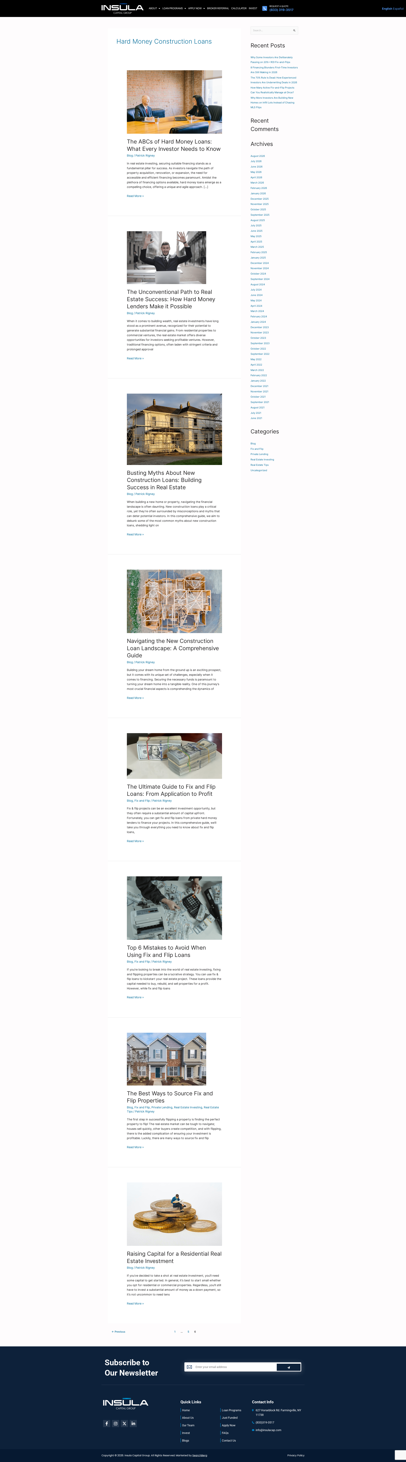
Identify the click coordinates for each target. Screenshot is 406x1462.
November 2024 (260, 268)
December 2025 (260, 198)
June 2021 (256, 418)
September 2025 (260, 214)
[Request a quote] (264, 8)
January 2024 (258, 321)
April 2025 (256, 241)
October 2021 (258, 396)
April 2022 (256, 364)
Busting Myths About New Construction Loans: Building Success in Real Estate (164, 480)
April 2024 (256, 305)
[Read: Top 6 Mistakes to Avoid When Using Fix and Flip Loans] (174, 907)
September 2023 (260, 343)
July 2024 (256, 289)
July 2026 (256, 161)
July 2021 (256, 412)
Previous (118, 1331)
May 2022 (256, 359)
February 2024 (259, 316)
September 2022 (260, 353)
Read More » (135, 196)
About (153, 8)
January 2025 (258, 257)
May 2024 (256, 300)
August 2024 (258, 284)
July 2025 (256, 225)
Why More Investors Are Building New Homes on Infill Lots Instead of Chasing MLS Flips (272, 102)
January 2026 (258, 193)
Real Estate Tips (260, 464)
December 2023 (260, 327)
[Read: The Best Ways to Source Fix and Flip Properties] (166, 1058)
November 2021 (259, 391)
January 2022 (258, 380)
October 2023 (258, 337)
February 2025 (259, 252)
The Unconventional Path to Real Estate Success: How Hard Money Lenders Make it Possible (171, 299)
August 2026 (258, 155)
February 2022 (259, 375)
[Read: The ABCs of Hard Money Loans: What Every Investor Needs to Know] (174, 101)
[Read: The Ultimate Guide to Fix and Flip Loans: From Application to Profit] (174, 755)
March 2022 (257, 370)
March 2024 (257, 311)
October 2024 (258, 273)
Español (398, 8)
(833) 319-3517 (281, 10)
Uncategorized (259, 470)
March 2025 (257, 246)
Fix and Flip (142, 800)
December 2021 (259, 386)
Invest (253, 8)
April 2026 (256, 177)
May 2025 (256, 236)
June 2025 (256, 230)
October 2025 (258, 209)
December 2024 (260, 263)
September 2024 (260, 279)
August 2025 (258, 220)
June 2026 (256, 166)
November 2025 (260, 204)
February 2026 (259, 188)
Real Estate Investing (188, 1107)
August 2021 (258, 407)
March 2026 (257, 182)
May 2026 (256, 171)
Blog (130, 155)
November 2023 (260, 332)
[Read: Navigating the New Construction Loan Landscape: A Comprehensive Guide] (174, 601)
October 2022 (258, 348)
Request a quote (278, 6)
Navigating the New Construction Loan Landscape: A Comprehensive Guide (173, 648)
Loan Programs (172, 8)
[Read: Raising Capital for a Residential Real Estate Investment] (174, 1214)
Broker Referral (218, 8)
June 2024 (257, 295)
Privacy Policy (295, 1455)
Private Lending (161, 1107)
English (387, 8)
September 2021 (260, 402)
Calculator (239, 8)
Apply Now (195, 8)
